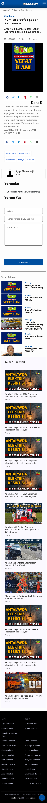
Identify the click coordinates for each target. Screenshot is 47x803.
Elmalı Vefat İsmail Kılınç (34, 337)
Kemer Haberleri (31, 764)
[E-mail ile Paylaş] (37, 97)
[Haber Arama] (3, 4)
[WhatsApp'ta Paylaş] (31, 97)
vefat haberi (10, 160)
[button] (43, 4)
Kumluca (9, 16)
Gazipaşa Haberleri (8, 764)
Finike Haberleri (7, 769)
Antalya (21, 160)
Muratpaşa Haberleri (33, 755)
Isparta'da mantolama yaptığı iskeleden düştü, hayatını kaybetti (34, 325)
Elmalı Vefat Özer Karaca (33, 311)
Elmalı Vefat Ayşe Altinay (33, 299)
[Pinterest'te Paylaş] (25, 97)
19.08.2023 (10, 39)
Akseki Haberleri (31, 778)
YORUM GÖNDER (23, 262)
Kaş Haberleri (30, 769)
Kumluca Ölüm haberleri (23, 10)
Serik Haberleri (7, 759)
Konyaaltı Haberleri (32, 759)
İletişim (27, 719)
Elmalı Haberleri (31, 741)
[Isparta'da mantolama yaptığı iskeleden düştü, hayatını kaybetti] (11, 323)
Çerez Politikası (7, 728)
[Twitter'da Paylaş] (13, 97)
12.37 (23, 39)
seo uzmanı (31, 798)
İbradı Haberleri (7, 783)
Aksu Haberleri (7, 774)
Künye (3, 719)
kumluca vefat (24, 153)
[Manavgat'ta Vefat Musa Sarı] (11, 350)
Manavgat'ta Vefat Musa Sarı (34, 350)
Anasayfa (6, 10)
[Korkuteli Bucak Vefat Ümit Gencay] (11, 287)
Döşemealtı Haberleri (33, 774)
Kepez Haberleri (7, 755)
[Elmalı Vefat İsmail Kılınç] (11, 338)
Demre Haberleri (7, 778)
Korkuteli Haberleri (8, 745)
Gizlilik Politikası (31, 723)
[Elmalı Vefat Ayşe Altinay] (11, 299)
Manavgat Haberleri (32, 745)
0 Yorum (34, 39)
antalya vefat (11, 153)
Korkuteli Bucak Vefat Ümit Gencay (34, 286)
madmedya (15, 798)
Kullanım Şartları (31, 728)
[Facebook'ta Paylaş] (7, 97)
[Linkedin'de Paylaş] (19, 97)
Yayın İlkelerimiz (7, 723)
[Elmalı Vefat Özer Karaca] (11, 311)
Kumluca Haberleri (32, 750)
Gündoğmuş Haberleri (33, 783)
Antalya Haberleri (8, 741)
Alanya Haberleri (7, 750)
